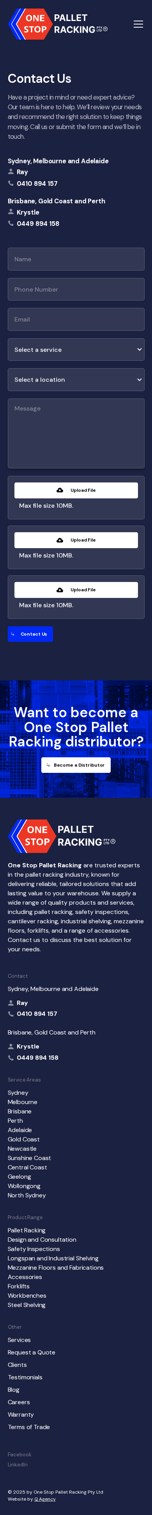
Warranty (21, 1414)
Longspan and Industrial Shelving (53, 1258)
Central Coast (27, 1167)
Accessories (25, 1277)
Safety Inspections (34, 1249)
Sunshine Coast (29, 1158)
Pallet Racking (27, 1230)
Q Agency (45, 1499)
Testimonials (25, 1377)
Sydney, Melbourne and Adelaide (58, 161)
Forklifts (19, 1286)
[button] (137, 24)
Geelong (19, 1177)
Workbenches (27, 1295)
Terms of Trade (29, 1427)
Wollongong (24, 1186)
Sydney (18, 1093)
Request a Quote (32, 1352)
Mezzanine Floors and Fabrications (56, 1267)
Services (19, 1340)
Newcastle (22, 1149)
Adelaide (20, 1130)
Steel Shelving (27, 1305)
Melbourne (23, 1102)
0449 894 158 (37, 1058)
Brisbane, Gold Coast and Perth (56, 201)
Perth (15, 1121)
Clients (17, 1365)
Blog (13, 1390)
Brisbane (20, 1111)
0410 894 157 (37, 1014)
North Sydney (27, 1195)
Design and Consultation (42, 1239)
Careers (19, 1402)
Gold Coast (24, 1139)
